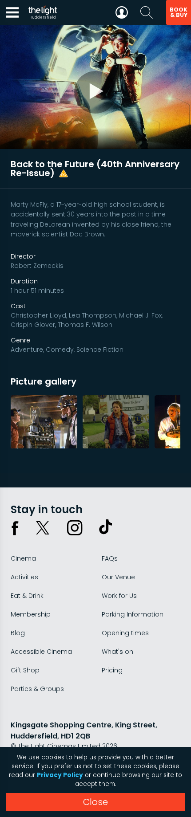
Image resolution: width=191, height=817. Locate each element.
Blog (18, 632)
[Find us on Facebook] (15, 528)
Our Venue (118, 577)
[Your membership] (121, 12)
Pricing (112, 670)
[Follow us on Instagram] (75, 528)
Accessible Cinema (41, 651)
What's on (117, 651)
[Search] (146, 12)
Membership (31, 614)
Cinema (23, 558)
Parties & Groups (37, 688)
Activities (24, 577)
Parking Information (132, 614)
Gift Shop (25, 670)
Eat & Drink (27, 595)
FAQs (110, 558)
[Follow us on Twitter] (43, 528)
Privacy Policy (60, 775)
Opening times (125, 632)
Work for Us (119, 595)
